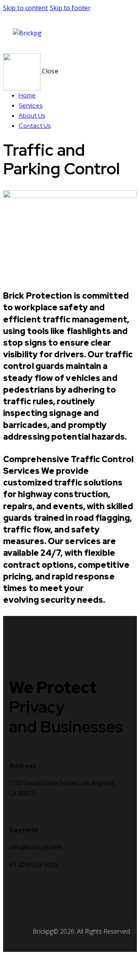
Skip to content (25, 7)
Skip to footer (70, 7)
